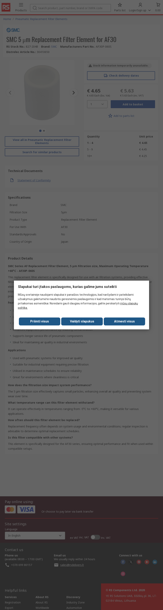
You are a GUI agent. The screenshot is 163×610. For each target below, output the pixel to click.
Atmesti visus (124, 321)
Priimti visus (39, 321)
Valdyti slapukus (82, 321)
